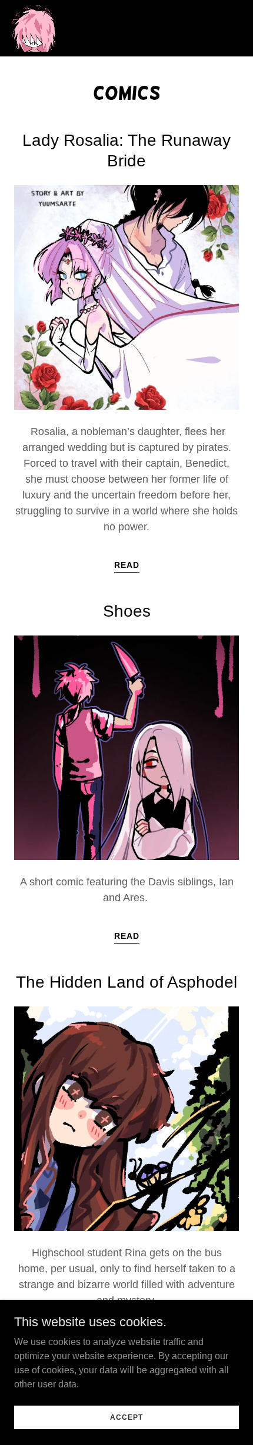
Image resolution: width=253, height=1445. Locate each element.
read (126, 565)
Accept (126, 1417)
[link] (32, 28)
